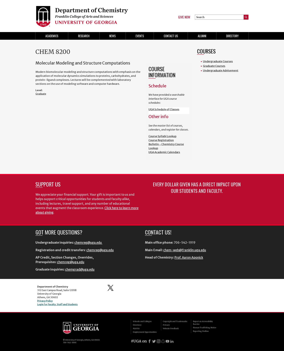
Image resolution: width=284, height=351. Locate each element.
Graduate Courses (214, 66)
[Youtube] (167, 341)
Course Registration (161, 140)
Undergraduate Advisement (220, 70)
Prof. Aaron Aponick (188, 257)
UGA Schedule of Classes (164, 109)
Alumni (202, 36)
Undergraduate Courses (218, 61)
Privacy (166, 325)
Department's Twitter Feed (110, 288)
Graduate (41, 93)
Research (83, 36)
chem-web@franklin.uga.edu (184, 250)
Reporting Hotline (201, 331)
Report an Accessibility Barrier (203, 322)
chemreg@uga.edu (88, 243)
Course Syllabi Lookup (162, 136)
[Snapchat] (163, 341)
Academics (51, 36)
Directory (232, 36)
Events (140, 36)
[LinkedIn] (172, 341)
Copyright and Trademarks (175, 321)
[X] (154, 341)
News (112, 36)
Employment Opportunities (145, 332)
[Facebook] (149, 341)
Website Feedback (171, 328)
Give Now (184, 17)
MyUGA (136, 328)
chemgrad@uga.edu (80, 269)
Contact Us (171, 36)
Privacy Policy (45, 300)
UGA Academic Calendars (164, 152)
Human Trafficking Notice (204, 327)
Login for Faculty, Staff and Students (57, 304)
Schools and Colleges (142, 321)
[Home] (87, 14)
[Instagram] (158, 341)
